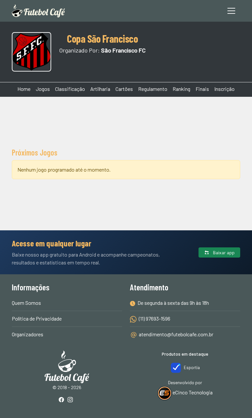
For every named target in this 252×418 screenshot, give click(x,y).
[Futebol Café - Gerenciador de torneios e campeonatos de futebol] (38, 11)
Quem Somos (26, 303)
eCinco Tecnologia (192, 392)
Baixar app (223, 252)
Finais (202, 89)
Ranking (181, 89)
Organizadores (27, 334)
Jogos (43, 89)
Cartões (124, 89)
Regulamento (152, 89)
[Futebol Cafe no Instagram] (71, 400)
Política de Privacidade (37, 318)
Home (24, 89)
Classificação (70, 89)
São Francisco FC (123, 50)
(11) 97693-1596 (154, 318)
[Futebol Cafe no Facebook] (63, 400)
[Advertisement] (126, 121)
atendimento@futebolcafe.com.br (176, 334)
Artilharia (100, 89)
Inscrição (224, 89)
